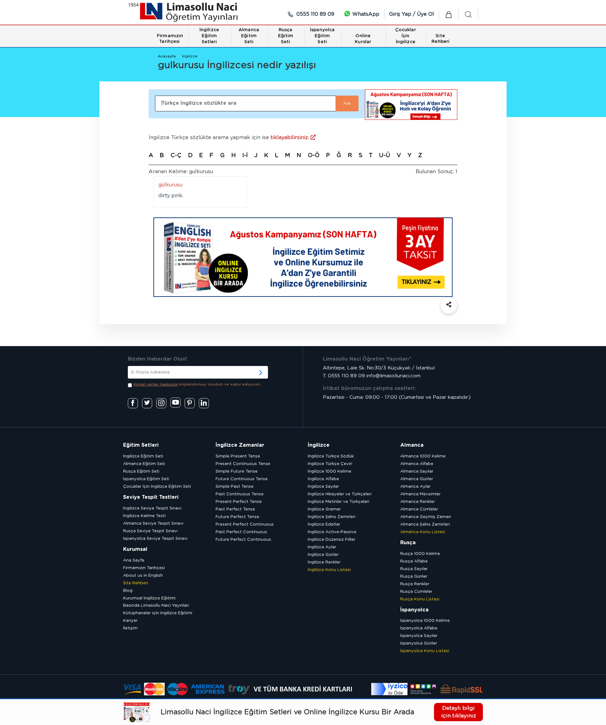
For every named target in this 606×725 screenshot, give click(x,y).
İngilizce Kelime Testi (144, 516)
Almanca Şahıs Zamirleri (425, 524)
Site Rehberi (135, 583)
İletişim (130, 628)
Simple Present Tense (238, 456)
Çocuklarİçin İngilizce (405, 36)
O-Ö (313, 155)
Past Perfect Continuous (241, 532)
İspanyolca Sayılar (418, 636)
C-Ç (175, 155)
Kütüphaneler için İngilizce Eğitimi (157, 613)
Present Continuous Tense (243, 464)
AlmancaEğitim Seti (249, 36)
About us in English (143, 576)
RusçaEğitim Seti (286, 36)
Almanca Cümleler (419, 509)
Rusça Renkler (414, 584)
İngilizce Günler (323, 555)
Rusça (408, 542)
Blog (128, 591)
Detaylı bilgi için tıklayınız (458, 711)
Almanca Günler (416, 479)
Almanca (412, 445)
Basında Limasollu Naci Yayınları (156, 606)
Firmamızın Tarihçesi (144, 568)
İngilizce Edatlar (324, 524)
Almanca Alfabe (416, 464)
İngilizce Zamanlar (240, 445)
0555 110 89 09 (314, 14)
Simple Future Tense (237, 471)
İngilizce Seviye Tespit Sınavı (152, 508)
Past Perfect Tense (235, 509)
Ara (347, 103)
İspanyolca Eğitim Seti (146, 479)
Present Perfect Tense (239, 502)
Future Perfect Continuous (243, 540)
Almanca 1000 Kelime (423, 456)
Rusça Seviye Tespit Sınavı (150, 531)
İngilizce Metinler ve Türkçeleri (338, 502)
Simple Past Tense (234, 487)
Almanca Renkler (417, 502)
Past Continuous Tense (240, 494)
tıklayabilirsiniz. (290, 137)
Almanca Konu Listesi (422, 532)
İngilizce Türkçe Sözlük (331, 456)
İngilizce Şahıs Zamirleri (331, 517)
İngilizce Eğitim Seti (143, 456)
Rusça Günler (413, 577)
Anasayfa (167, 56)
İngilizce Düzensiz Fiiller (331, 540)
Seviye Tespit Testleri (150, 497)
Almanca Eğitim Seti (144, 464)
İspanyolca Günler (418, 643)
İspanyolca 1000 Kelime (425, 621)
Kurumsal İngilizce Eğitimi (149, 598)
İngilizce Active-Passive (332, 532)
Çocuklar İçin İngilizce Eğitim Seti (157, 487)
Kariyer (130, 621)
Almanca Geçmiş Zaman (425, 517)
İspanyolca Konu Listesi (424, 651)
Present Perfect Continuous (245, 524)
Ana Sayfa (133, 560)
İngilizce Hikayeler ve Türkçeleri (339, 494)
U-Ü (384, 155)
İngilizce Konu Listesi (329, 570)
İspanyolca (414, 609)
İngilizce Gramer (324, 509)
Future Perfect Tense (237, 517)
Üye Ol (425, 14)
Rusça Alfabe (414, 561)
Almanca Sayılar (416, 471)
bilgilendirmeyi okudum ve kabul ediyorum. (197, 384)
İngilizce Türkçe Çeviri (330, 464)
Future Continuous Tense (242, 479)
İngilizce (190, 56)
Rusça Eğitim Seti (141, 471)
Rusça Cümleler (416, 592)
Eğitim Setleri (140, 445)
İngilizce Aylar (322, 547)
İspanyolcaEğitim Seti (322, 36)
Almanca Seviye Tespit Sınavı (153, 524)
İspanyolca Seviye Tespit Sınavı (155, 539)
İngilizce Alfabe (323, 479)
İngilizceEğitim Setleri (209, 36)
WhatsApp (365, 14)
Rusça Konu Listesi (419, 599)
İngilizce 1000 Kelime (329, 471)
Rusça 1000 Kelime (420, 554)
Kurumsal (135, 549)
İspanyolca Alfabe (418, 628)
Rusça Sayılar (414, 569)
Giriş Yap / (403, 14)
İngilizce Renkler (324, 562)
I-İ (245, 155)
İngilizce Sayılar (323, 487)
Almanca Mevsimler (420, 494)
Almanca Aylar (415, 487)
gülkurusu (170, 184)
